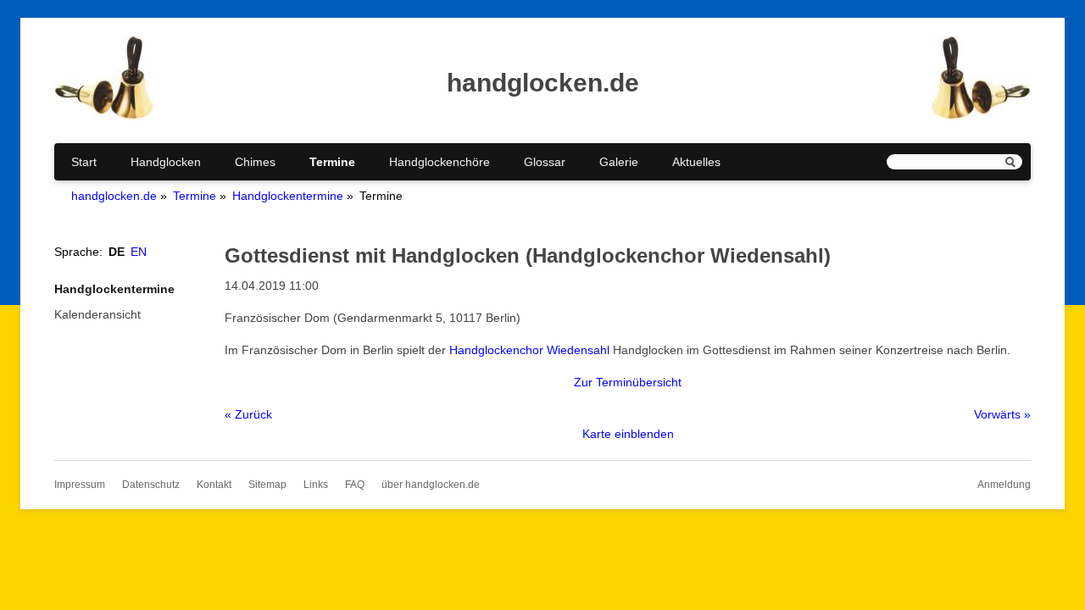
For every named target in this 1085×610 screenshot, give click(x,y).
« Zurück (248, 414)
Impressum (79, 485)
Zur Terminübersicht (628, 382)
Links (315, 485)
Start (84, 162)
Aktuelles (696, 162)
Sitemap (267, 485)
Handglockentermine (287, 195)
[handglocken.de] (104, 116)
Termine (332, 162)
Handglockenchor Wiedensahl (529, 350)
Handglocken (166, 162)
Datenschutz (151, 485)
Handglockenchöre (439, 162)
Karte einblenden (628, 434)
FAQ (354, 485)
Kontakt (214, 485)
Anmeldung (1004, 485)
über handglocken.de (430, 485)
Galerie (618, 162)
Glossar (544, 162)
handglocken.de (114, 195)
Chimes (255, 162)
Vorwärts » (1002, 414)
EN (139, 251)
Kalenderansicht (97, 314)
